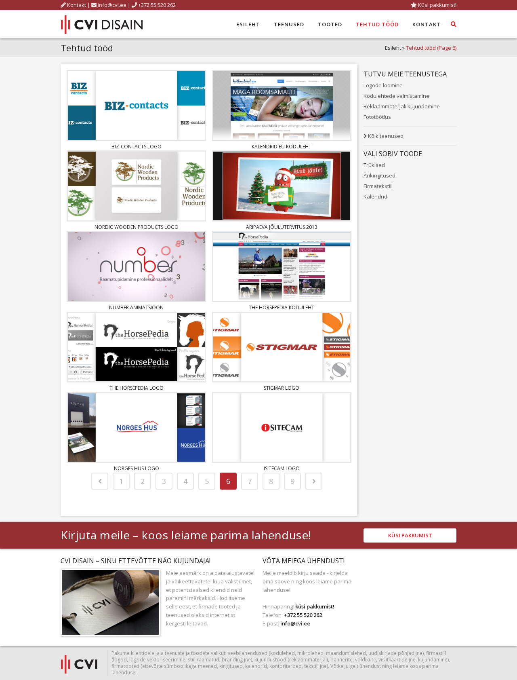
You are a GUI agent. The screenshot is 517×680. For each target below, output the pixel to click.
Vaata (136, 104)
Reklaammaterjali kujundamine (402, 106)
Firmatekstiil (378, 186)
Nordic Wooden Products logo (137, 227)
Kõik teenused (385, 135)
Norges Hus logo (136, 468)
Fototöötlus (377, 116)
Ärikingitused (379, 175)
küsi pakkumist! (314, 606)
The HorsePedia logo (136, 387)
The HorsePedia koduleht (281, 307)
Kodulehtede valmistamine (396, 95)
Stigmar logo (281, 387)
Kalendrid (375, 196)
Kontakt (76, 4)
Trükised (374, 165)
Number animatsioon (136, 307)
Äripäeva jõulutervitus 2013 (281, 227)
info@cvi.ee (112, 4)
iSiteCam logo (282, 468)
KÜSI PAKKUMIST (410, 535)
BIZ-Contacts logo (136, 146)
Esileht (393, 47)
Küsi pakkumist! (436, 4)
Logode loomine (383, 85)
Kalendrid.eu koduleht (281, 146)
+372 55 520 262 (156, 4)
